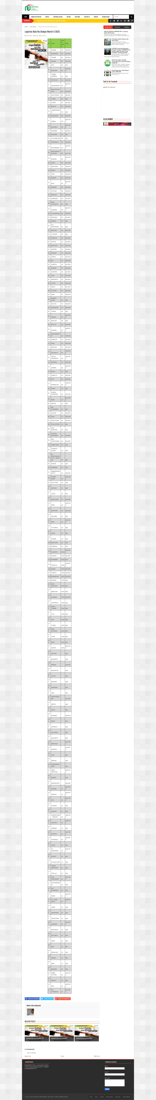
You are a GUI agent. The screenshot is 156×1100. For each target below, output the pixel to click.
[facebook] (110, 21)
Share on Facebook (34, 998)
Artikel (69, 17)
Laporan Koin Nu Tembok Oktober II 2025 (50, 21)
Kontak (96, 17)
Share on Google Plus (64, 998)
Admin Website (126, 1097)
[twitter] (114, 21)
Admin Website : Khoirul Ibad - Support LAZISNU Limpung (53, 1096)
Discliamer (118, 1097)
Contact (102, 1097)
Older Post (97, 1056)
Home (25, 17)
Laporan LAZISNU (57, 17)
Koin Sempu (43, 35)
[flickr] (121, 21)
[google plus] (132, 21)
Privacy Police (109, 1097)
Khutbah (77, 17)
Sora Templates (34, 1096)
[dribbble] (125, 21)
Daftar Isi (87, 17)
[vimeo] (118, 21)
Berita (47, 17)
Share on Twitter (48, 998)
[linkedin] (128, 21)
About (96, 1097)
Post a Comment (31, 1053)
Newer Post (28, 1056)
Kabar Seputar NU (36, 17)
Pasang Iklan (105, 17)
